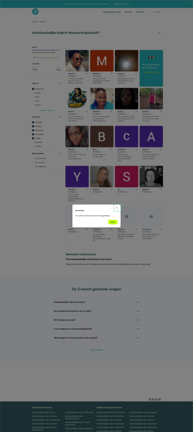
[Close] (117, 208)
